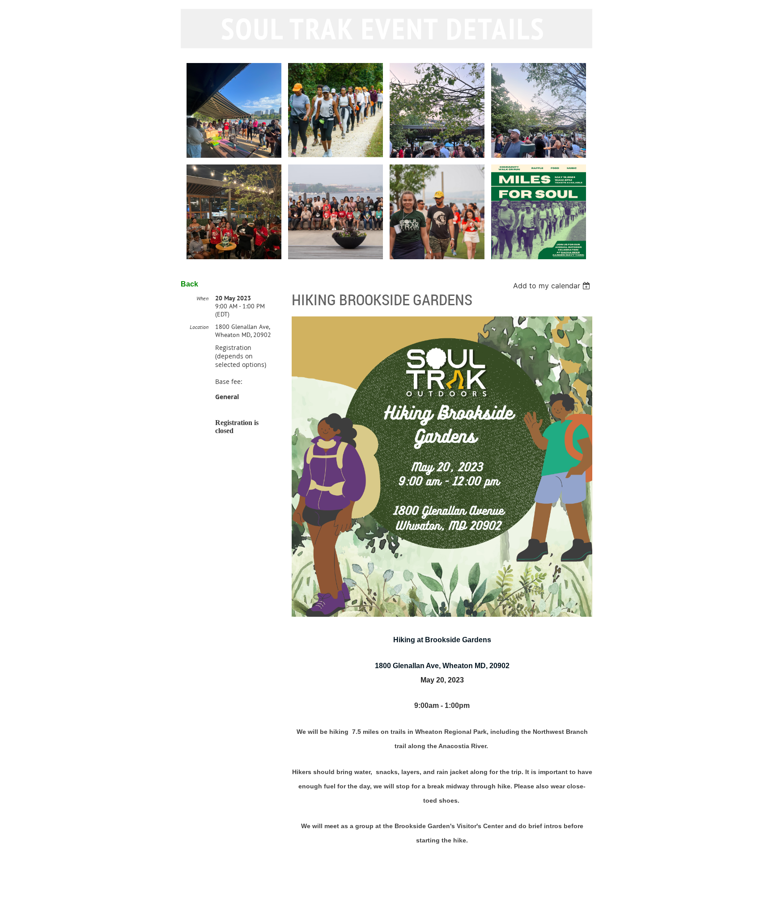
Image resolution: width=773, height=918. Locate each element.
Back (189, 284)
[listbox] (552, 285)
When (202, 298)
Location (199, 327)
